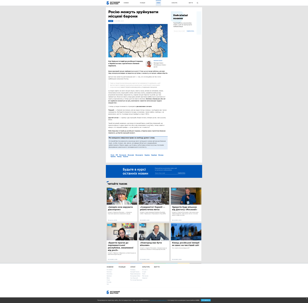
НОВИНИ (126, 3)
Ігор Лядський (134, 278)
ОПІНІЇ (158, 3)
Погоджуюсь (206, 300)
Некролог (144, 278)
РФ (117, 155)
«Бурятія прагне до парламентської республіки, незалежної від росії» (120, 246)
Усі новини (109, 269)
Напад (119, 156)
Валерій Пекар (158, 60)
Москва (160, 155)
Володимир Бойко (135, 276)
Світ (108, 284)
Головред (132, 269)
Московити (139, 155)
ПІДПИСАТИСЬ (190, 31)
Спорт (108, 280)
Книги (143, 274)
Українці (154, 155)
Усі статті (144, 269)
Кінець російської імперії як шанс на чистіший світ (185, 244)
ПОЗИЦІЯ (142, 3)
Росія (112, 155)
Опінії (110, 21)
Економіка (109, 274)
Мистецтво (145, 276)
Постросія (122, 155)
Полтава (109, 282)
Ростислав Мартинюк (136, 280)
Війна (141, 189)
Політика (109, 272)
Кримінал (109, 276)
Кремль (113, 156)
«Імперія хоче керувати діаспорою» (120, 208)
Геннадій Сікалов (134, 272)
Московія (131, 155)
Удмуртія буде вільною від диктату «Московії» (184, 208)
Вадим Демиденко (135, 274)
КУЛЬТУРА (174, 3)
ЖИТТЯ (191, 3)
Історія (144, 272)
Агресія (125, 156)
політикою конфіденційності (158, 300)
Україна (147, 155)
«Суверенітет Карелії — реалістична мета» (152, 208)
